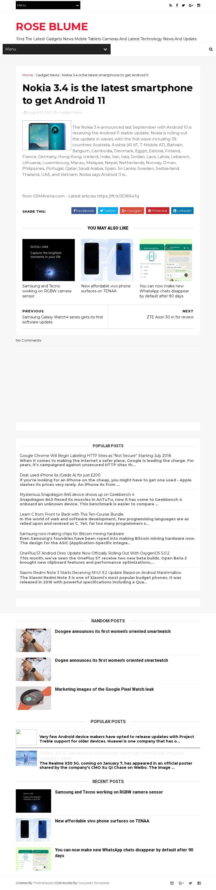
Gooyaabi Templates (93, 883)
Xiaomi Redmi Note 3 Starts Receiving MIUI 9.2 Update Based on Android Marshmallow (100, 572)
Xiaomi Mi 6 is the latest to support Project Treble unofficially (95, 731)
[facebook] (177, 5)
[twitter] (183, 5)
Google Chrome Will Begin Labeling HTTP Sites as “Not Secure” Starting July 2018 (95, 455)
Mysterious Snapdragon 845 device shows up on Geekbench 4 (77, 494)
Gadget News (47, 75)
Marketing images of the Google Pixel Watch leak (104, 689)
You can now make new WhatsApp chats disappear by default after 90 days (164, 291)
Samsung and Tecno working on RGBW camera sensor (46, 291)
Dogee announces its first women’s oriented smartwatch (111, 660)
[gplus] (191, 5)
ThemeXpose (43, 883)
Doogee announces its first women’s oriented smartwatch (113, 631)
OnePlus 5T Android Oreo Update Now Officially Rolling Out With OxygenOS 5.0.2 (94, 553)
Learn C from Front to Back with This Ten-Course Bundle (72, 514)
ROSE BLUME (52, 26)
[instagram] (198, 5)
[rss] (170, 5)
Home (27, 75)
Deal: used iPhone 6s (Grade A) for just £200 (60, 475)
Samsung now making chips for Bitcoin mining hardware (72, 533)
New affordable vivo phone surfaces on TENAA (106, 288)
